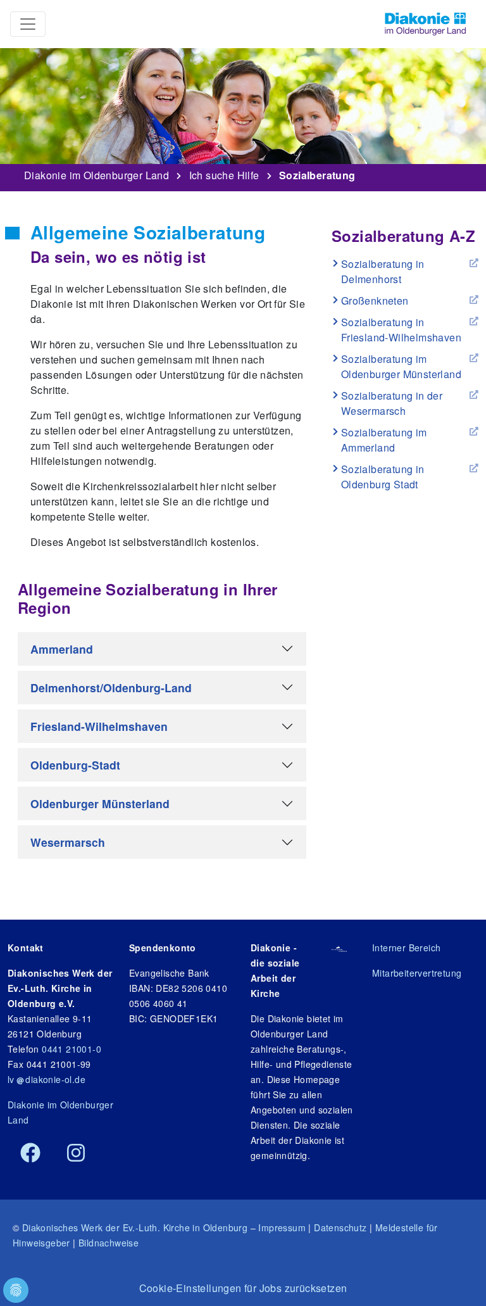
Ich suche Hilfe (224, 173)
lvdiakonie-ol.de (46, 1079)
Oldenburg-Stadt (75, 765)
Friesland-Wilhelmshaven (99, 726)
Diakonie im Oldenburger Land (96, 173)
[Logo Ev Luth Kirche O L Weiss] (339, 947)
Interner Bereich (406, 947)
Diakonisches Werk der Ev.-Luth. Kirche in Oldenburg (134, 1227)
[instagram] (76, 1153)
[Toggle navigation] (28, 24)
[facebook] (30, 1153)
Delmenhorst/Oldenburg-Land (111, 687)
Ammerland (61, 649)
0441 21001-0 (71, 1049)
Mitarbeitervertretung (416, 973)
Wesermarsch (67, 842)
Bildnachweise (108, 1242)
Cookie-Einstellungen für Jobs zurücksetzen (243, 1288)
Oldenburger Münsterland (100, 803)
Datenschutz (340, 1227)
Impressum (282, 1227)
